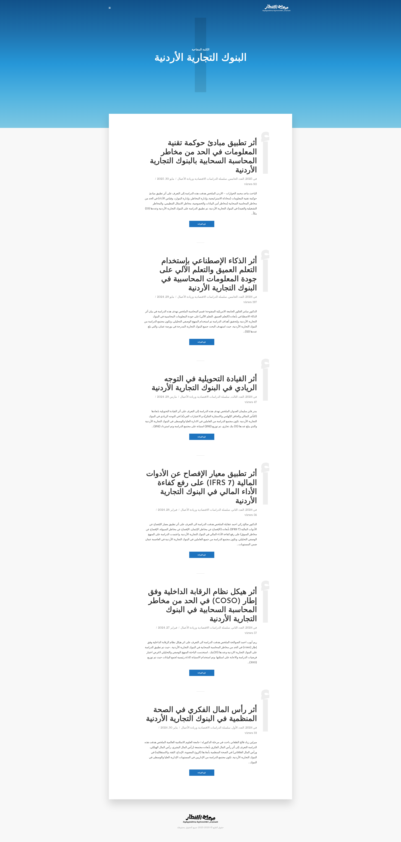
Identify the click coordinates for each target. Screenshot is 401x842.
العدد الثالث (237, 396)
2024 (248, 296)
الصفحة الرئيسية (216, 8)
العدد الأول (238, 727)
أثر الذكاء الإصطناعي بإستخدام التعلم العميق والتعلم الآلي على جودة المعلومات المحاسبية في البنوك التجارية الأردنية (208, 275)
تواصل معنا (136, 8)
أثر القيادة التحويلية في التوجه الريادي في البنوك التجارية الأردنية (204, 384)
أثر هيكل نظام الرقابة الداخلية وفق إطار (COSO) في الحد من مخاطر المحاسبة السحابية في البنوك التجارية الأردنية (202, 605)
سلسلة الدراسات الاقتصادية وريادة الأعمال (202, 178)
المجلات (199, 8)
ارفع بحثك (185, 8)
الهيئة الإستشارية (167, 8)
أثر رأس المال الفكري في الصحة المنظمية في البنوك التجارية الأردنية (201, 714)
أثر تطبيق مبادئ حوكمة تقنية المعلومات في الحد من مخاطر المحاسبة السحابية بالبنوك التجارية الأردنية (203, 157)
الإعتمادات (120, 8)
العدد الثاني (237, 509)
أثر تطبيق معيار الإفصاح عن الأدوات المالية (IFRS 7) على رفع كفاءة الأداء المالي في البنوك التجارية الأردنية (201, 487)
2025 (248, 178)
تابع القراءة (202, 224)
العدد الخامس (236, 178)
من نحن (150, 8)
